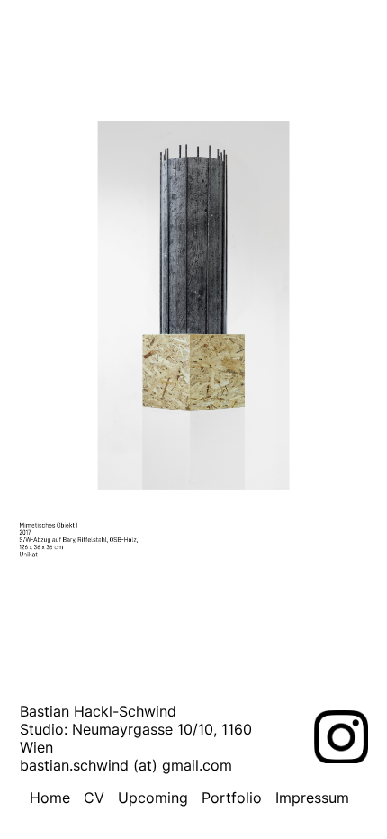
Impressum (312, 798)
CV (94, 798)
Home (50, 798)
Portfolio (232, 798)
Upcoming (153, 798)
